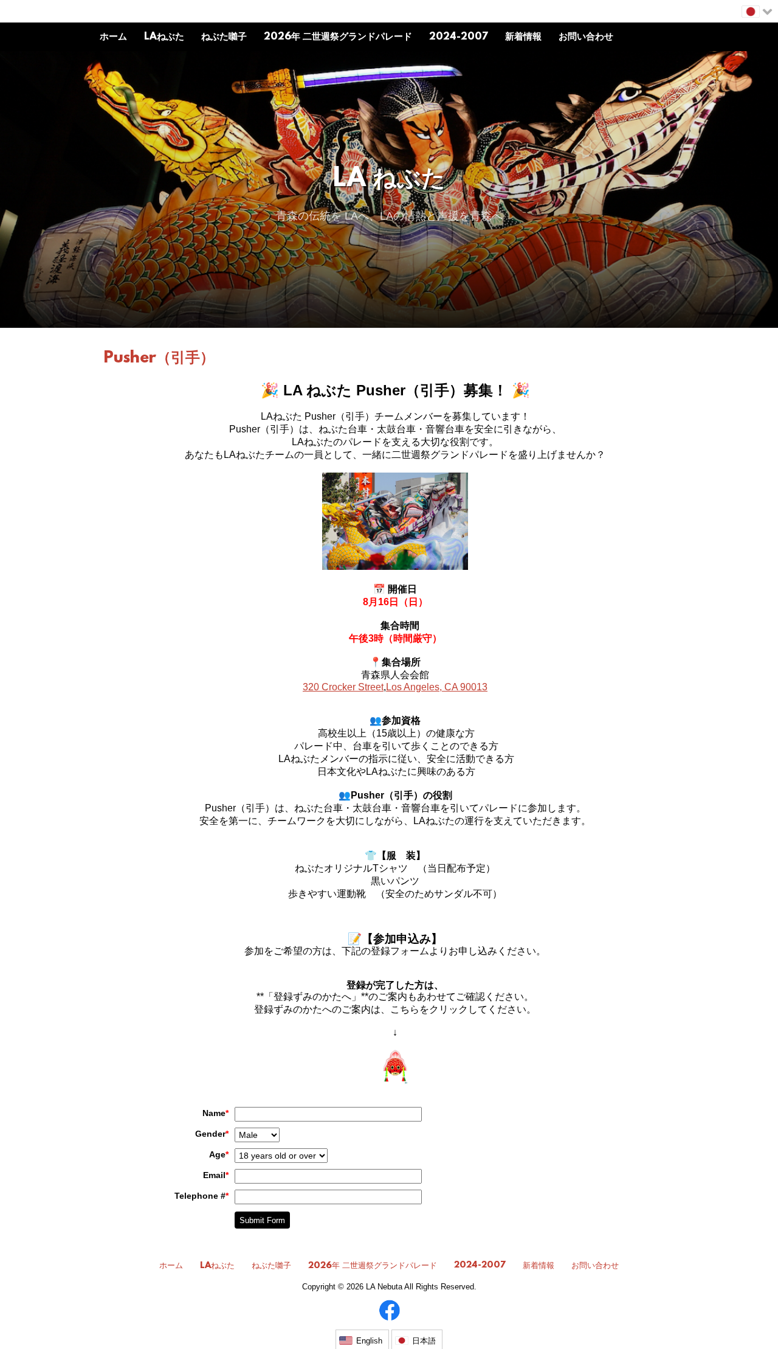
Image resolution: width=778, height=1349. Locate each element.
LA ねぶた (389, 180)
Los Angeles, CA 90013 (436, 687)
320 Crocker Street (343, 687)
